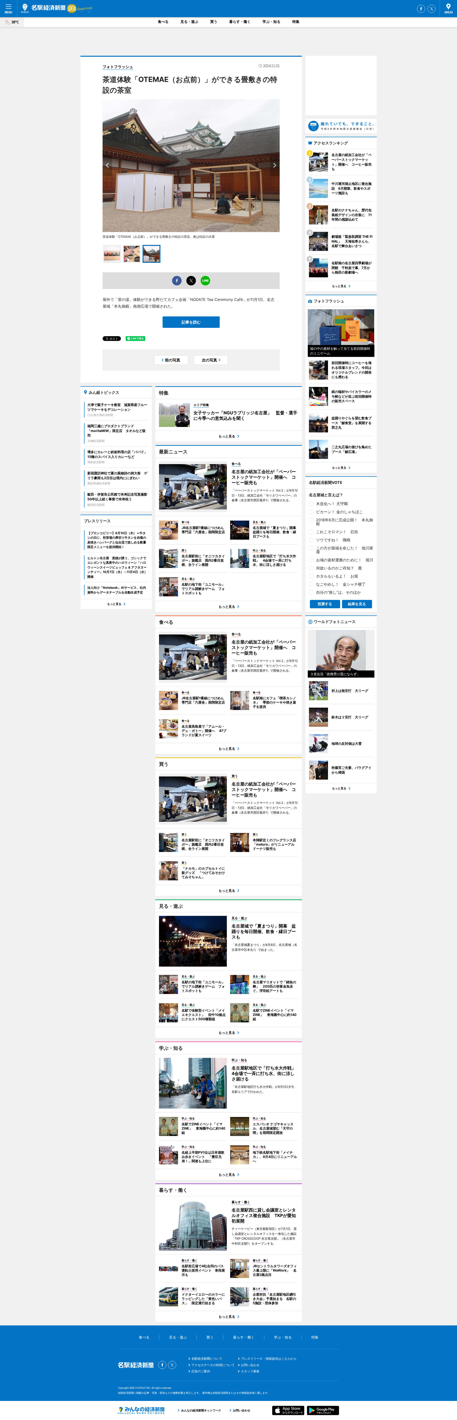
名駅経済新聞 (43, 8)
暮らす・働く (240, 21)
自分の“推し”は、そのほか (338, 592)
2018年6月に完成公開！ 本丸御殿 (344, 522)
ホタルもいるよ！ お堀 (337, 576)
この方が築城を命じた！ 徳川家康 (344, 550)
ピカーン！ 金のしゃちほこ (339, 512)
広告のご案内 (200, 1371)
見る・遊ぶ (189, 21)
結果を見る (357, 604)
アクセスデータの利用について (213, 1365)
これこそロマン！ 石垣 (337, 532)
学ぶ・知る (271, 21)
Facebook (421, 9)
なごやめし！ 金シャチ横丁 (341, 584)
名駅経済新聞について (206, 1358)
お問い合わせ (250, 1365)
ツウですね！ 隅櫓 (333, 540)
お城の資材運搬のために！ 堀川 (344, 560)
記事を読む (191, 322)
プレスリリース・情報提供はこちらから (269, 1358)
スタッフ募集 (250, 1371)
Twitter (431, 9)
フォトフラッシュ (118, 66)
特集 (295, 21)
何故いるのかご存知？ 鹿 (339, 568)
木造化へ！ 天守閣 (332, 504)
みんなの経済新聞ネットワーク (141, 1410)
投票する (325, 604)
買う (213, 21)
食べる (163, 21)
